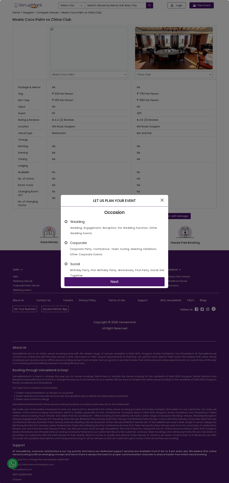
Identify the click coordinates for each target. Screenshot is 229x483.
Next (114, 281)
